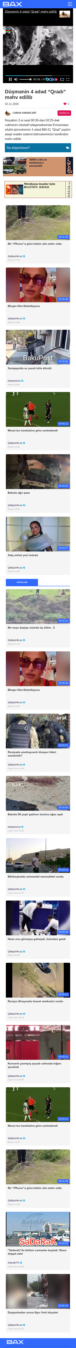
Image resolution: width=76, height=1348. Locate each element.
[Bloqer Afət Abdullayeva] (38, 284)
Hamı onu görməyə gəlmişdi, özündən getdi (37, 939)
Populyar (22, 582)
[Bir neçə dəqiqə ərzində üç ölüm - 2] (38, 606)
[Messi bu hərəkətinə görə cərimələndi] (38, 409)
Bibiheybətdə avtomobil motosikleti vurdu (36, 876)
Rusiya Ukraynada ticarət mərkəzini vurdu (35, 1001)
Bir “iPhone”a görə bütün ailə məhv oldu (35, 243)
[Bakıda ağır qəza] (38, 471)
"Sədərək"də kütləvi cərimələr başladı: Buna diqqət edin (37, 1252)
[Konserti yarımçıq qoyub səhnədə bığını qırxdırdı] (38, 1042)
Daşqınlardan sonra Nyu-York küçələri (33, 1312)
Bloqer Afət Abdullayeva (24, 306)
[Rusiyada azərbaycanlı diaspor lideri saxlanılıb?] (38, 730)
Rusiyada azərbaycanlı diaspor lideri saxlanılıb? (32, 754)
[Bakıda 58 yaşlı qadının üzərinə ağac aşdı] (38, 793)
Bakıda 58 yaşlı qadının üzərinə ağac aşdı (35, 814)
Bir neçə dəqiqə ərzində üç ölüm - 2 (31, 627)
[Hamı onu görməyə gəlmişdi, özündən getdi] (38, 917)
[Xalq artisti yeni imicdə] (38, 533)
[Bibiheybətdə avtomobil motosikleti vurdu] (38, 855)
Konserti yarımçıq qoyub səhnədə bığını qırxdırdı (34, 1065)
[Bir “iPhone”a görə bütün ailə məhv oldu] (38, 222)
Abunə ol (64, 113)
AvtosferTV (14, 1262)
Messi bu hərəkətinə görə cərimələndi (33, 430)
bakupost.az (14, 380)
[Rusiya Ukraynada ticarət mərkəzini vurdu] (38, 979)
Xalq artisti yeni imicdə (23, 555)
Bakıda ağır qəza (19, 492)
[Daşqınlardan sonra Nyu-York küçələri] (38, 1291)
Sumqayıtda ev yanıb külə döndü (30, 368)
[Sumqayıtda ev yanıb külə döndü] (38, 347)
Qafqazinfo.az (15, 256)
